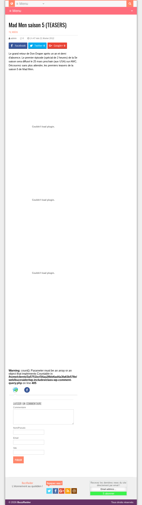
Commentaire (19, 407)
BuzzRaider (27, 483)
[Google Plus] (61, 491)
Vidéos (15, 32)
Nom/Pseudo (19, 428)
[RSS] (68, 491)
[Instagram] (74, 491)
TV (10, 32)
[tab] (15, 390)
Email (16, 438)
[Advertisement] (49, 83)
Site (15, 448)
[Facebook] (55, 491)
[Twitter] (49, 491)
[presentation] (15, 390)
